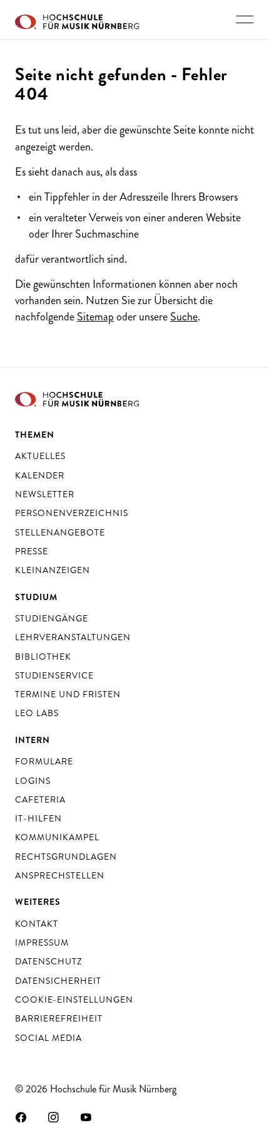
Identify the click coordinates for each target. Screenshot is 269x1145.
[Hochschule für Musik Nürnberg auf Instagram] (54, 1116)
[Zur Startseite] (77, 20)
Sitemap (95, 317)
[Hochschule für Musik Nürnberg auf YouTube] (86, 1116)
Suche (184, 317)
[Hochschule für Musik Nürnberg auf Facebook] (21, 1116)
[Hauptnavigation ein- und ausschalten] (244, 19)
